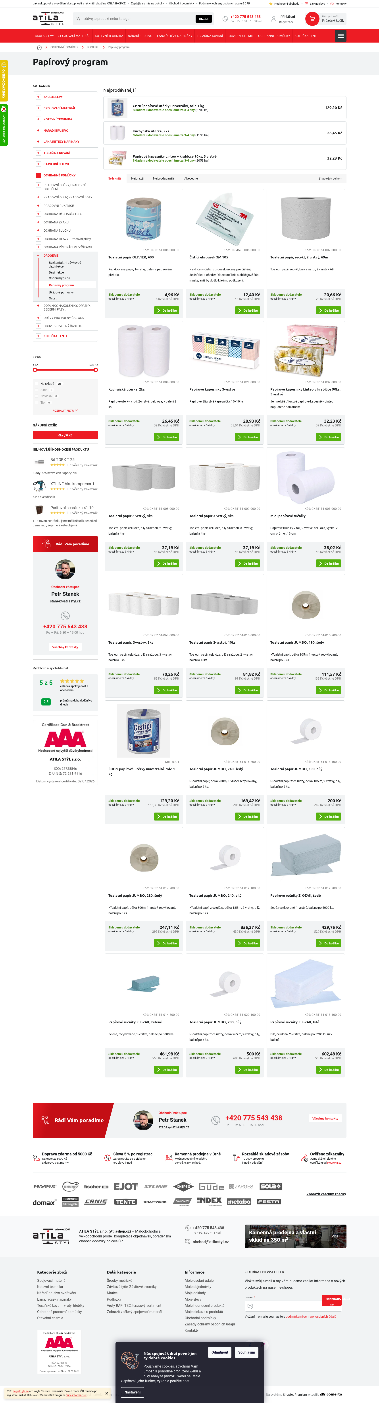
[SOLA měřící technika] (271, 1186)
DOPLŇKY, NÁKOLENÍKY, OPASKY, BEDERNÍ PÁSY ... (67, 307)
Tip (45, 402)
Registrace (286, 22)
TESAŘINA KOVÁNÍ (57, 153)
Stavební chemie (50, 1318)
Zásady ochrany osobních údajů (210, 1324)
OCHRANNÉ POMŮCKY (60, 175)
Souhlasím (246, 1352)
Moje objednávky (198, 1287)
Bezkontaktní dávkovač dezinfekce (65, 264)
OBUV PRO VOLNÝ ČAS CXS (63, 326)
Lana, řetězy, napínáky (54, 1299)
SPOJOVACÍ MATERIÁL (60, 108)
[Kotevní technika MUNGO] (70, 1187)
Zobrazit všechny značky (326, 1194)
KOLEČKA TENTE (56, 336)
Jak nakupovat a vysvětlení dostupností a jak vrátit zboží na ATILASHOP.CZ (79, 3)
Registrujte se (21, 1391)
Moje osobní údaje (199, 1280)
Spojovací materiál (51, 1280)
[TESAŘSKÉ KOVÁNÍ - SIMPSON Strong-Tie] (70, 1202)
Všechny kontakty (65, 647)
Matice (112, 1293)
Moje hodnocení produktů (205, 1305)
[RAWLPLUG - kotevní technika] (45, 1186)
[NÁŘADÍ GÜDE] (211, 1186)
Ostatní (54, 298)
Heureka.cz (334, 1162)
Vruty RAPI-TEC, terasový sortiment (134, 1305)
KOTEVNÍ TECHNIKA (58, 119)
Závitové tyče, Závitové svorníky (132, 1287)
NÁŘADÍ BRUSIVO (56, 130)
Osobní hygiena (59, 278)
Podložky (114, 1299)
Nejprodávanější (164, 178)
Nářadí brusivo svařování (56, 1293)
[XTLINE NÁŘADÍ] (155, 1186)
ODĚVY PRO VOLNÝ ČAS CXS (64, 318)
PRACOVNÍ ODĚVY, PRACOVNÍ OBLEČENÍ (65, 187)
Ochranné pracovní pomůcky (59, 1312)
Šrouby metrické (119, 1280)
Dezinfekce (56, 272)
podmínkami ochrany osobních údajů (311, 1316)
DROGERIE (51, 255)
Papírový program (61, 285)
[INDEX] (209, 1202)
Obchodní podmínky (181, 3)
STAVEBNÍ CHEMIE (57, 164)
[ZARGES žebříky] (241, 1187)
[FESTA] (269, 1201)
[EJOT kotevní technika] (126, 1186)
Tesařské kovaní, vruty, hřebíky (60, 1305)
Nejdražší (137, 178)
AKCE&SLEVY (53, 97)
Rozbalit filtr (63, 410)
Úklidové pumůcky (61, 292)
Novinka (48, 396)
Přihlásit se (336, 1301)
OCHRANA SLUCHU (57, 230)
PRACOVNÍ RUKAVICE (59, 205)
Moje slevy (193, 1299)
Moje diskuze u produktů (204, 1312)
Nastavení (132, 1392)
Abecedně (191, 178)
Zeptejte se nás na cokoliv (147, 3)
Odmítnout (220, 1352)
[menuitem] (44, 36)
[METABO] (239, 1201)
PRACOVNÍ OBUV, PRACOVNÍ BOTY (68, 197)
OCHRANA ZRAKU (56, 222)
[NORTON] (182, 1202)
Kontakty (192, 1330)
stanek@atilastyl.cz (65, 601)
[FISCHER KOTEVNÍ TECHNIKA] (96, 1187)
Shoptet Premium (295, 1394)
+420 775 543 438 (246, 17)
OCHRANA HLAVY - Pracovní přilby (67, 239)
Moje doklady (195, 1293)
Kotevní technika (50, 1287)
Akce (46, 390)
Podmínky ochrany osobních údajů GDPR (224, 3)
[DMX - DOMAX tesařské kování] (45, 1202)
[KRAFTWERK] (155, 1202)
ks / (65, 435)
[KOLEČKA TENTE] (126, 1201)
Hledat (204, 19)
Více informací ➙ (76, 1395)
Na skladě (51, 383)
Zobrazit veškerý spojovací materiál (134, 1312)
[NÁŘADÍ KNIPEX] (183, 1187)
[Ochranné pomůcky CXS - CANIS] (96, 1202)
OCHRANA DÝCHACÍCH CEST (64, 214)
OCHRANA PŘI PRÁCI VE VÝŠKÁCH (68, 247)
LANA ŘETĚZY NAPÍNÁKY (61, 141)
